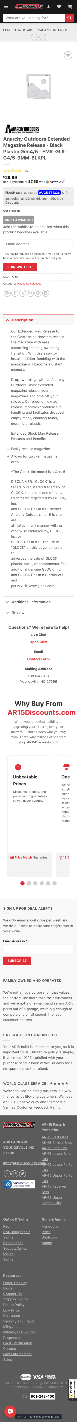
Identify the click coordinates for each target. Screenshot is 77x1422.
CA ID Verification (17, 1343)
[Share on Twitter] (22, 293)
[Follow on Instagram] (14, 1173)
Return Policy (14, 1305)
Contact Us (12, 1294)
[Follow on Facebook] (7, 1173)
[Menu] (5, 6)
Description (22, 320)
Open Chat (38, 642)
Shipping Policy (15, 1299)
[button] (72, 1390)
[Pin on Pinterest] (37, 293)
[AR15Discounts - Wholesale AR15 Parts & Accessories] (29, 6)
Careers (9, 1348)
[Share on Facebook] (14, 293)
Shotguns (49, 1237)
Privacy (56, 1387)
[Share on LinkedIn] (45, 293)
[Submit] (69, 18)
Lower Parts (24, 30)
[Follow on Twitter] (22, 1173)
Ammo (47, 1243)
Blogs (7, 1288)
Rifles (46, 1232)
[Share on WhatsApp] (7, 293)
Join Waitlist (20, 267)
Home (7, 30)
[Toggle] (7, 320)
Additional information (31, 602)
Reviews (19, 612)
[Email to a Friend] (30, 293)
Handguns (50, 1226)
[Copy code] (63, 193)
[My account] (48, 6)
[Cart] (70, 6)
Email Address (15, 941)
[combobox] (34, 18)
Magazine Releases (52, 30)
